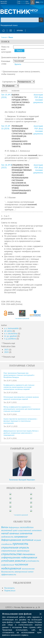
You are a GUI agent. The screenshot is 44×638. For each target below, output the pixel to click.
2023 (6, 349)
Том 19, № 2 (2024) (6, 96)
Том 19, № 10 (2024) (5, 127)
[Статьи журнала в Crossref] (22, 313)
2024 (6, 352)
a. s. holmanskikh (11, 328)
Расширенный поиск (9, 25)
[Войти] (32, 2)
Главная (4, 37)
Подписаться (9, 590)
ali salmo (8, 331)
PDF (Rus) (38, 97)
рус (41, 2)
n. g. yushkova (10, 338)
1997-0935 (22, 1)
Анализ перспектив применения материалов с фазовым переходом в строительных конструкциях (20, 421)
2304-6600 (22, 3)
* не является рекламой (22, 318)
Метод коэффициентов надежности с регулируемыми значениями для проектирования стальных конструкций (22, 409)
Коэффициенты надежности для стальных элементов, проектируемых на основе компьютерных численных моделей (19, 387)
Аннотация (38, 94)
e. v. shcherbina (11, 333)
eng (37, 2)
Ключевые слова (5, 62)
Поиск (11, 37)
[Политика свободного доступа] (9, 313)
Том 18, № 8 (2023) (6, 166)
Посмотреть (9, 588)
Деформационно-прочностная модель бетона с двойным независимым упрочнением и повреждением (21, 433)
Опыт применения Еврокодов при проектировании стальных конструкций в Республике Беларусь (19, 375)
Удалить (17, 64)
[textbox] (22, 20)
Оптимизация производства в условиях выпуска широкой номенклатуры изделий (21, 398)
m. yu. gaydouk (10, 336)
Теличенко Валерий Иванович (22, 479)
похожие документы (38, 101)
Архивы (20, 30)
